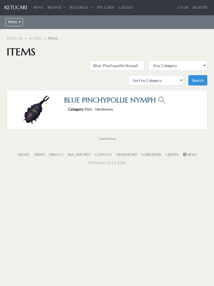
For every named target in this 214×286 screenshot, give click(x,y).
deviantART (126, 154)
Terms (39, 154)
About (24, 154)
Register (200, 7)
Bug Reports (79, 154)
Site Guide (105, 7)
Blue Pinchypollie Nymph (110, 100)
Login (182, 7)
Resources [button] (79, 7)
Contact (103, 154)
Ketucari (15, 7)
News (38, 7)
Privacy (56, 154)
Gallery (126, 7)
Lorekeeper (151, 154)
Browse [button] (55, 7)
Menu (13, 22)
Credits (172, 154)
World (35, 38)
